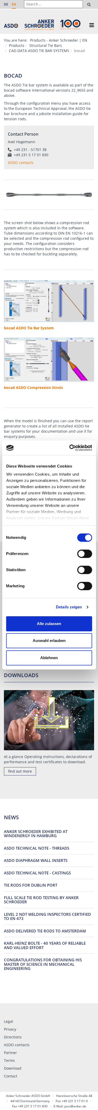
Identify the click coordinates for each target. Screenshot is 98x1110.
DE (6, 4)
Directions (13, 1037)
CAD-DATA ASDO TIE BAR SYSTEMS (39, 50)
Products (16, 45)
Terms (9, 1060)
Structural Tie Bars (45, 45)
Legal (8, 1021)
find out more (20, 771)
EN (14, 4)
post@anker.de (75, 1106)
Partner (10, 1052)
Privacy (10, 1029)
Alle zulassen (49, 623)
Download (12, 1068)
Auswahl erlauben (49, 640)
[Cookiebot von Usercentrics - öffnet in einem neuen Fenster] (70, 447)
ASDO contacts (17, 1044)
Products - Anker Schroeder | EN (58, 40)
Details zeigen (69, 607)
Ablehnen (49, 657)
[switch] (84, 554)
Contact (10, 1076)
